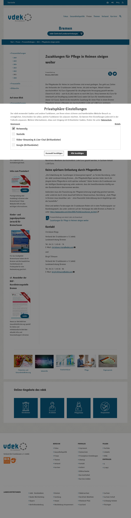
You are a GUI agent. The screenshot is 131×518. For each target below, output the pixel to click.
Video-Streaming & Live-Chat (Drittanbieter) (38, 139)
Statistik (20, 134)
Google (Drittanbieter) (27, 145)
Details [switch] (118, 124)
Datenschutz (106, 120)
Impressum (15, 124)
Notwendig (22, 128)
